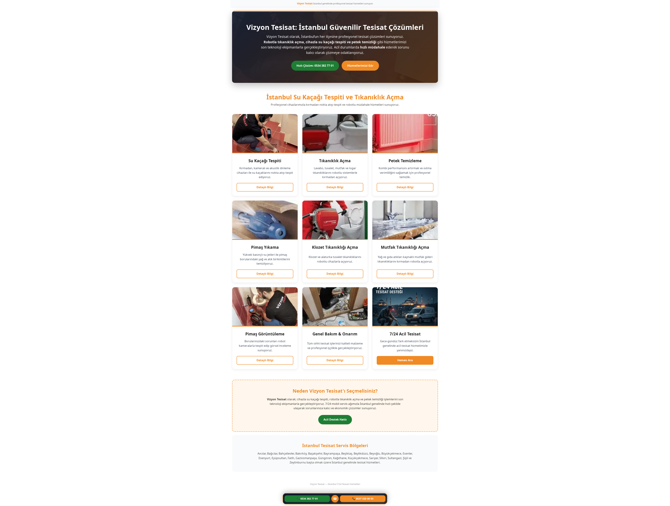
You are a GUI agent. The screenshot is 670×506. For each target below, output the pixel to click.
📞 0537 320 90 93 (362, 498)
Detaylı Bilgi (264, 187)
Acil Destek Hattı (335, 419)
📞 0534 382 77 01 (307, 498)
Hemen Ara (405, 360)
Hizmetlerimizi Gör (360, 66)
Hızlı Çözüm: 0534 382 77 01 (315, 66)
